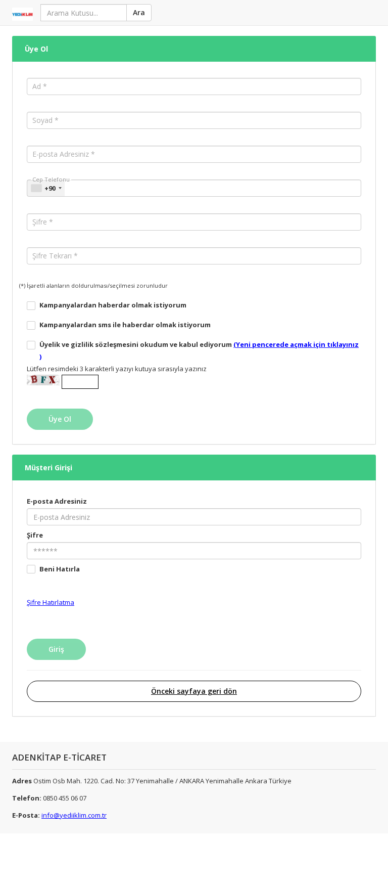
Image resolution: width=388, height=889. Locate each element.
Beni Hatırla (59, 568)
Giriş (56, 649)
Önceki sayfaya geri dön (194, 691)
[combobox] (46, 188)
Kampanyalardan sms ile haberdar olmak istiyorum (125, 324)
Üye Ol (36, 49)
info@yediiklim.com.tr (74, 815)
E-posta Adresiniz (57, 501)
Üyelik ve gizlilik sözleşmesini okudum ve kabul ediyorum (199, 350)
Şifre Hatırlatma (50, 602)
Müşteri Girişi (48, 467)
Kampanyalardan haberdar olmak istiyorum (112, 304)
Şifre (35, 535)
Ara (139, 12)
